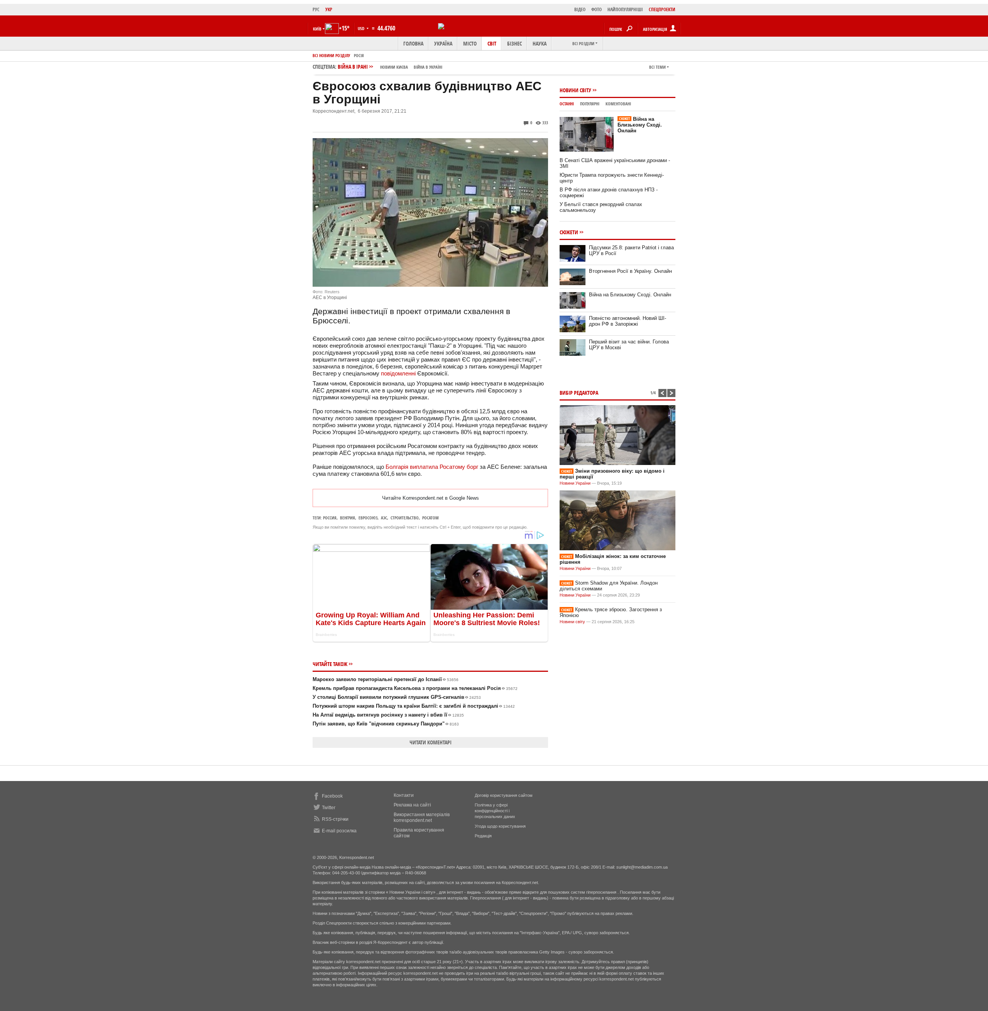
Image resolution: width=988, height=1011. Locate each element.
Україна (443, 43)
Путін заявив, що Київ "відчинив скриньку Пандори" (386, 724)
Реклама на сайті (412, 805)
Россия (330, 518)
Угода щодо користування (500, 826)
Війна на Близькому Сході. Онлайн (640, 125)
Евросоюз (368, 518)
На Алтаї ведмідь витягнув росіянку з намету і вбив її (388, 715)
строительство (405, 518)
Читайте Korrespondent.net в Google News (430, 498)
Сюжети (569, 232)
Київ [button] (317, 29)
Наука (539, 43)
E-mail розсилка (339, 830)
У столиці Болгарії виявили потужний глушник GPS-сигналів (397, 697)
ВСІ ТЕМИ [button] (657, 67)
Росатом (430, 518)
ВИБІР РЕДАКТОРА (579, 392)
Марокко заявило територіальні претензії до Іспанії (385, 679)
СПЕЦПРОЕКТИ (662, 9)
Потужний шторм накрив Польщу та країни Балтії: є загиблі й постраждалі (414, 706)
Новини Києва (394, 67)
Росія (359, 55)
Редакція (483, 835)
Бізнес (514, 43)
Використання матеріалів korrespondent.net (422, 817)
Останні (567, 104)
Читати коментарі (430, 742)
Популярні (589, 104)
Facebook (332, 796)
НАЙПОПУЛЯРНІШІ (625, 9)
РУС (316, 9)
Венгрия (347, 518)
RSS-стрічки (335, 819)
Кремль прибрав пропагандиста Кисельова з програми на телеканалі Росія (415, 688)
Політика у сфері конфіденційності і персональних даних (495, 811)
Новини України (575, 483)
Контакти (404, 795)
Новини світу (575, 90)
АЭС (384, 518)
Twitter (328, 807)
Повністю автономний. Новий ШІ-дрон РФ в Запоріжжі (627, 321)
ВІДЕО (579, 9)
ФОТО (596, 9)
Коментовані (618, 104)
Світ (491, 43)
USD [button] (361, 28)
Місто (470, 43)
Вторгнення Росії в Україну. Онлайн (630, 271)
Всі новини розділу (331, 55)
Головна (413, 43)
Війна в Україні (428, 67)
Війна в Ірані (390, 66)
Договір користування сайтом (504, 795)
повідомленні (398, 373)
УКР (328, 9)
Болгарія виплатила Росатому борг (432, 466)
